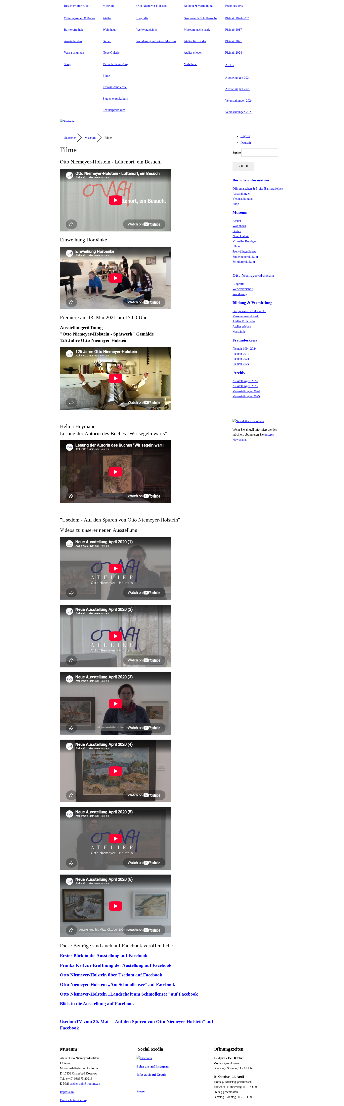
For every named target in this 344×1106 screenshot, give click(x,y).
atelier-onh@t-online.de (85, 1083)
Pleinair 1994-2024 (237, 18)
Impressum (67, 1092)
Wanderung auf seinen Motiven (156, 41)
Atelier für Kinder (195, 41)
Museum (108, 5)
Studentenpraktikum (115, 98)
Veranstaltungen (74, 52)
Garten (107, 41)
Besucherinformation (77, 5)
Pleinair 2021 (233, 41)
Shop (67, 64)
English (245, 136)
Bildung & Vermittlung (198, 5)
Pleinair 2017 (233, 29)
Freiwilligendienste (115, 87)
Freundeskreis (234, 5)
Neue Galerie (111, 52)
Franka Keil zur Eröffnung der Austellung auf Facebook (116, 965)
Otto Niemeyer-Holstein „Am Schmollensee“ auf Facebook (117, 984)
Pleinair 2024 (233, 52)
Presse (141, 1091)
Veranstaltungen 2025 (238, 112)
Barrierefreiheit (73, 29)
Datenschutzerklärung (73, 1100)
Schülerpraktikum (114, 110)
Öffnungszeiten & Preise (79, 18)
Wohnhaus (109, 29)
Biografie (142, 18)
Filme (106, 75)
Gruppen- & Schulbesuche (200, 18)
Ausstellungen (73, 41)
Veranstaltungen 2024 (238, 100)
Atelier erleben (193, 52)
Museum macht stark (197, 29)
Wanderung (240, 294)
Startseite (70, 137)
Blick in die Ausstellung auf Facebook (97, 1003)
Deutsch (245, 142)
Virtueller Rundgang (115, 64)
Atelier (107, 18)
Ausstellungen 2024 (237, 77)
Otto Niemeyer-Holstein (151, 5)
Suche (237, 152)
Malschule (190, 64)
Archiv (229, 65)
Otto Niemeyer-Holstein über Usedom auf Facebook (111, 974)
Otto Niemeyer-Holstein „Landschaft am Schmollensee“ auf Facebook (129, 994)
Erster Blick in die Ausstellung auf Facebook (104, 955)
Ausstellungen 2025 (237, 89)
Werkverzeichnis (146, 29)
